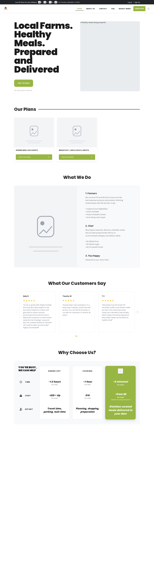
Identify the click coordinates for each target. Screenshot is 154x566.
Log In (130, 2)
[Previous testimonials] (16, 312)
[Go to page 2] (77, 336)
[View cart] (148, 8)
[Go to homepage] (5, 10)
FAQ (113, 9)
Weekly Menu (125, 9)
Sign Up (137, 2)
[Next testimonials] (137, 312)
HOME (79, 9)
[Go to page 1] (76, 336)
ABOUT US (90, 9)
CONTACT (103, 9)
